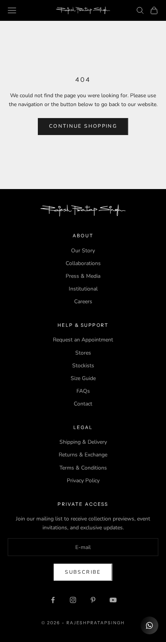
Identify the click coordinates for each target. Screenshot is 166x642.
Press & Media (83, 276)
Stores (83, 352)
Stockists (83, 365)
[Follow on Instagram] (73, 600)
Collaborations (83, 263)
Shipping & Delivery (83, 442)
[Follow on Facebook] (53, 600)
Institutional (83, 288)
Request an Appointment (83, 339)
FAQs (83, 391)
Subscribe (83, 572)
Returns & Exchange (83, 454)
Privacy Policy (83, 480)
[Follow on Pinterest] (93, 600)
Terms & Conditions (83, 467)
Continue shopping (83, 126)
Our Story (83, 250)
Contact (83, 403)
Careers (83, 301)
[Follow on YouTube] (113, 600)
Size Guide (83, 378)
